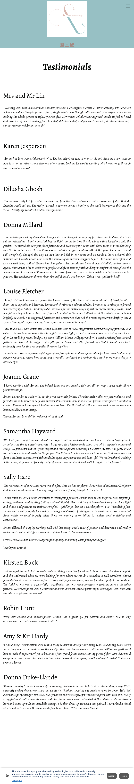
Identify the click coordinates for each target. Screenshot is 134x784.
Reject (124, 776)
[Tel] (72, 45)
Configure (17, 780)
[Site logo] (67, 19)
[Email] (67, 45)
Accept (111, 776)
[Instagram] (62, 45)
